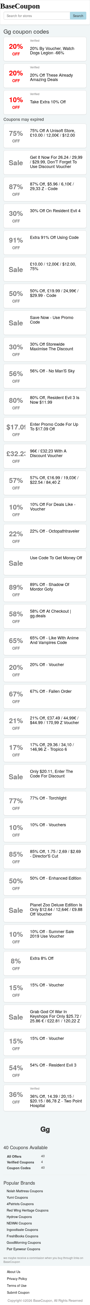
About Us (13, 1271)
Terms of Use (17, 1285)
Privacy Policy (17, 1278)
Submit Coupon (18, 1292)
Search (78, 15)
